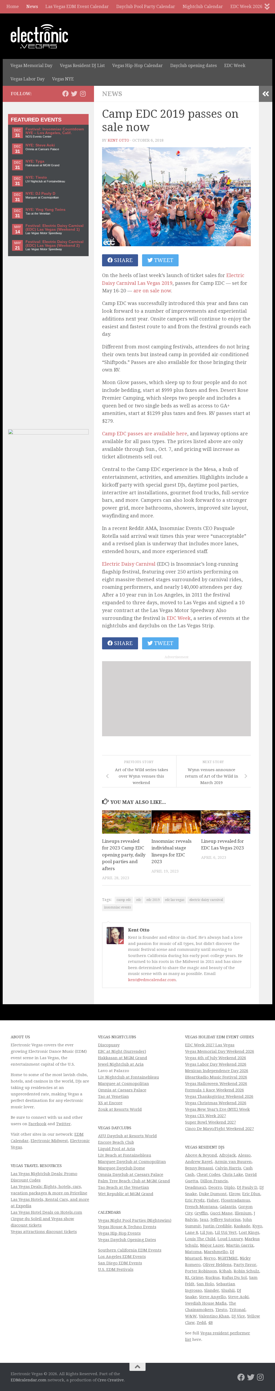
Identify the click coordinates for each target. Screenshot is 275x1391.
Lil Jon (206, 1232)
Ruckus (212, 1277)
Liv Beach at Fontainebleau (124, 1155)
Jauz (204, 1219)
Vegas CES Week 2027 (205, 1115)
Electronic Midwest (49, 1140)
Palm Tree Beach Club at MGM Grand (134, 1181)
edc (138, 900)
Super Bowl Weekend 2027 (210, 1122)
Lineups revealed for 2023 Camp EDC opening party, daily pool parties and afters (124, 854)
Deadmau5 (195, 1187)
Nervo (210, 1258)
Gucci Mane (221, 1213)
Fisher (213, 1200)
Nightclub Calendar (203, 6)
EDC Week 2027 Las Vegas (209, 1045)
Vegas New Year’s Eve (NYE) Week (217, 1109)
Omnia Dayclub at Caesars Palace (130, 1174)
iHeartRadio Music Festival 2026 (216, 1077)
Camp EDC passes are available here (144, 433)
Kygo (257, 1226)
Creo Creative (110, 1380)
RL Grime (194, 1277)
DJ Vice (238, 1316)
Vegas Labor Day (27, 79)
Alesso (244, 1155)
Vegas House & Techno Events (127, 1226)
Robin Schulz (246, 1271)
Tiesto (221, 1309)
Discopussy (109, 1045)
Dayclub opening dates (193, 65)
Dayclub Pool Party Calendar (145, 6)
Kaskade (242, 1226)
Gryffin (201, 1213)
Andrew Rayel (198, 1161)
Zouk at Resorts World (120, 1109)
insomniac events (117, 907)
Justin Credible (217, 1226)
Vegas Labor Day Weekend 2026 (215, 1064)
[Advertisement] (176, 698)
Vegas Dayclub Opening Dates (127, 1239)
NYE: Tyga (35, 161)
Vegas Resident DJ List (82, 65)
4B (210, 1322)
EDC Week (234, 65)
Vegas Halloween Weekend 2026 (216, 1083)
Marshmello (216, 1251)
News (32, 6)
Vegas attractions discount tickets (44, 1231)
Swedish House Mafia (206, 1303)
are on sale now (152, 290)
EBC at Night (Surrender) (122, 1051)
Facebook (37, 1123)
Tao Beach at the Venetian (123, 1187)
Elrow (234, 1193)
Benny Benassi (199, 1168)
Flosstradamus (235, 1200)
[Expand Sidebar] (265, 94)
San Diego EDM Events (120, 1263)
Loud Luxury (230, 1239)
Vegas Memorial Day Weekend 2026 (219, 1051)
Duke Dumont (213, 1193)
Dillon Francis (214, 1181)
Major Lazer (212, 1245)
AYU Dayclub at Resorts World (127, 1136)
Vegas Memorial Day (31, 65)
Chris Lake (232, 1174)
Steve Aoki (238, 1296)
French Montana (201, 1206)
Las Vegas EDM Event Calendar (77, 6)
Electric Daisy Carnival (128, 564)
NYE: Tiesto (36, 177)
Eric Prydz (195, 1200)
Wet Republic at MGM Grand (125, 1193)
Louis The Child (200, 1239)
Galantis (228, 1206)
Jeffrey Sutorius (226, 1219)
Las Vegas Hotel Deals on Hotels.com (46, 1212)
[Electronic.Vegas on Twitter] (74, 93)
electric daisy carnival (206, 900)
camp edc (124, 900)
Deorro (215, 1187)
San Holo (205, 1284)
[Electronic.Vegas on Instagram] (82, 93)
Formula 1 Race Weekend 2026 (214, 1090)
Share (123, 260)
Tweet (163, 260)
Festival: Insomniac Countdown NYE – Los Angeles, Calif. (55, 131)
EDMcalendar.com (28, 1380)
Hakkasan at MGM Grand (122, 1057)
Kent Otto (118, 140)
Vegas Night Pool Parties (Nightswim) (134, 1220)
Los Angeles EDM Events (122, 1256)
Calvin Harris (228, 1168)
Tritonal (237, 1309)
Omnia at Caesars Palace (122, 1090)
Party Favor (245, 1264)
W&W (191, 1316)
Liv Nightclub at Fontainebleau (128, 1077)
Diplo (229, 1187)
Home (12, 6)
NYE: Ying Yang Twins (46, 210)
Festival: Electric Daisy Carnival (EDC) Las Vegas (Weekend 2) (55, 244)
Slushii (228, 1290)
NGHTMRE (228, 1258)
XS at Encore (110, 1103)
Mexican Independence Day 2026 (216, 1070)
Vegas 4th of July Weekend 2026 (215, 1057)
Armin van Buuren (233, 1161)
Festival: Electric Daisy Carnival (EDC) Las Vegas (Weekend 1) (55, 227)
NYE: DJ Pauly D (40, 194)
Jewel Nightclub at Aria (121, 1064)
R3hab (225, 1271)
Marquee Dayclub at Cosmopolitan (132, 1161)
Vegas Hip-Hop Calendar (137, 65)
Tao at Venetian (113, 1096)
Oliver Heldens (217, 1264)
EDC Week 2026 (246, 6)
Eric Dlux (251, 1193)
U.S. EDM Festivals (115, 1269)
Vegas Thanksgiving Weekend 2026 (219, 1096)
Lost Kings (249, 1232)
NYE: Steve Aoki (40, 145)
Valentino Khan (214, 1316)
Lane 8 (191, 1232)
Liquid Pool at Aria (116, 1148)
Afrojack (227, 1155)
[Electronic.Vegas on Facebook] (65, 93)
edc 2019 (153, 900)
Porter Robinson (201, 1271)
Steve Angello (212, 1296)
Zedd (201, 1322)
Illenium (243, 1213)
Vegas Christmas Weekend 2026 (215, 1103)
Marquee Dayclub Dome (121, 1168)
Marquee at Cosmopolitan (123, 1083)
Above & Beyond (201, 1155)
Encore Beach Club (116, 1142)
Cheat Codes (208, 1174)
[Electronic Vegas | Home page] (39, 36)
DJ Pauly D (247, 1187)
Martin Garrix (240, 1245)
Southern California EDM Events (129, 1250)
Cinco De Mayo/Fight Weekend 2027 (219, 1128)
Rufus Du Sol (234, 1277)
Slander (211, 1290)
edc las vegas (174, 900)
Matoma (193, 1251)
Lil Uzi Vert (226, 1232)
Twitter (63, 1123)
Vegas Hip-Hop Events (119, 1233)
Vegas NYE (63, 79)
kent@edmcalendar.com (152, 979)
